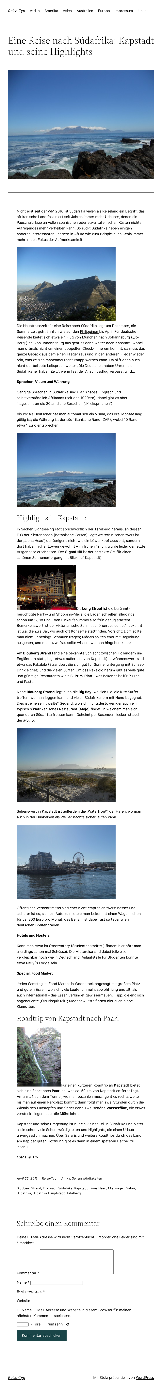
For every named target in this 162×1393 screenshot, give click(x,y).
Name (23, 1282)
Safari (130, 1188)
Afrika (65, 1178)
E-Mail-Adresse (31, 1292)
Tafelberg (74, 1193)
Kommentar (28, 1273)
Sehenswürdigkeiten (87, 1178)
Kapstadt (81, 1188)
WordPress (145, 1377)
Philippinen (89, 331)
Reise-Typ (16, 11)
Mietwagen (116, 1188)
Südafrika (24, 1193)
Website (23, 1301)
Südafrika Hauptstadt (49, 1193)
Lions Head (97, 1188)
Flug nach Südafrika (58, 1188)
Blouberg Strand (29, 1188)
